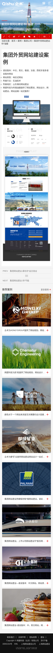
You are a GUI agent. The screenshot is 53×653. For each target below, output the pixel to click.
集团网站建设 (6, 29)
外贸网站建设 (18, 29)
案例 (20, 41)
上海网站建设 (44, 644)
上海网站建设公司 (28, 644)
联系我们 (10, 637)
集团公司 (28, 41)
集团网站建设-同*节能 (19, 280)
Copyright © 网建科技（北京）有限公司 (22, 640)
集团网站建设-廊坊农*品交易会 (23, 271)
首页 (13, 41)
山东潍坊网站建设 (32, 29)
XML (16, 644)
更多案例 (45, 289)
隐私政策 (33, 637)
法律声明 (22, 637)
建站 (42, 637)
